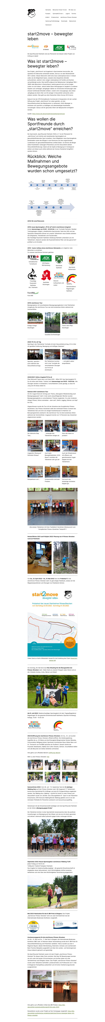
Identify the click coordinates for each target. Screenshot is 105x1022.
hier (48, 756)
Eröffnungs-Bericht (54, 752)
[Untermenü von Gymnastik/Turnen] (63, 13)
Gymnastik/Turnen (58, 13)
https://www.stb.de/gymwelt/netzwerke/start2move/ (48, 114)
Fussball (47, 13)
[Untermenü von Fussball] (50, 13)
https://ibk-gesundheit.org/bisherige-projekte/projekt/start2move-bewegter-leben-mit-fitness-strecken (51, 1013)
